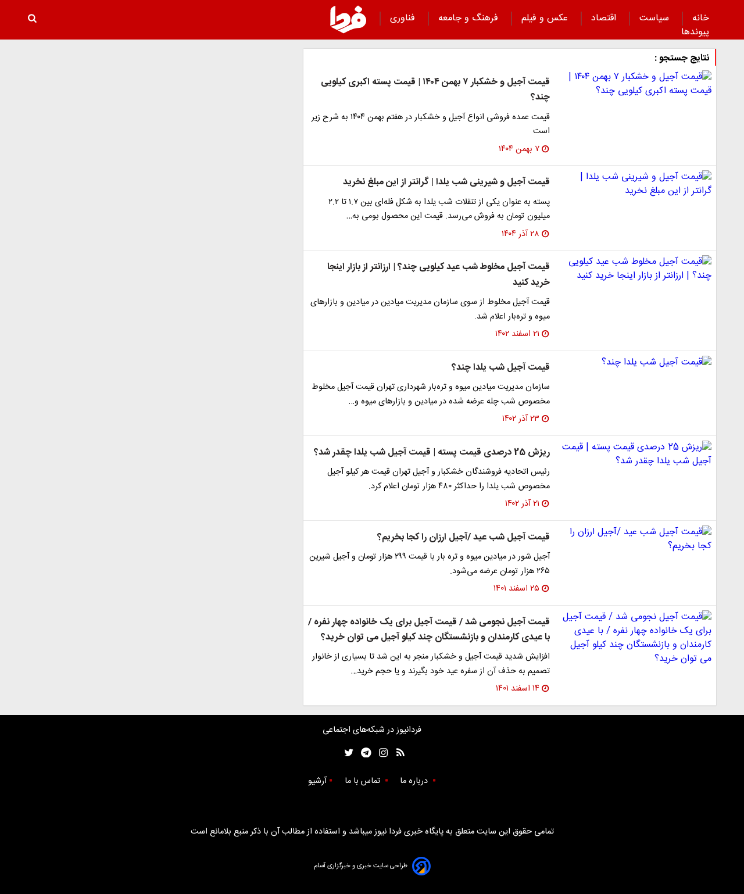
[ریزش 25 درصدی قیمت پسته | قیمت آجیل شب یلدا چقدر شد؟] (635, 455)
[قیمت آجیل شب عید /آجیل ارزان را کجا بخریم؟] (635, 539)
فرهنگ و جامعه (469, 18)
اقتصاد (605, 18)
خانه (700, 18)
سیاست (655, 18)
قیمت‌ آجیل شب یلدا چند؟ (501, 368)
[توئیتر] (346, 753)
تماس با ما (363, 781)
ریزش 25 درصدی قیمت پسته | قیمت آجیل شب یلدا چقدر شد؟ (432, 452)
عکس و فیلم (546, 18)
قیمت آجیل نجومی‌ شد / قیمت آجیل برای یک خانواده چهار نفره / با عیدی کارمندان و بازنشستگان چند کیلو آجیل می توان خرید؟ (429, 629)
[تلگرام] (362, 753)
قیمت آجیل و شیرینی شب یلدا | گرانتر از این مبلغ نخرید (446, 182)
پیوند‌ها (695, 32)
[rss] (397, 753)
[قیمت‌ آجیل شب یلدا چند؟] (635, 363)
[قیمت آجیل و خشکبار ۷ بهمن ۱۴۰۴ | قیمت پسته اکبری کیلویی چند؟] (635, 84)
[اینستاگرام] (380, 753)
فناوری (404, 18)
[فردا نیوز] (348, 19)
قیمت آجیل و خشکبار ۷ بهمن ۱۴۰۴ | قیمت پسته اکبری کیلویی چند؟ (435, 89)
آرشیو (317, 781)
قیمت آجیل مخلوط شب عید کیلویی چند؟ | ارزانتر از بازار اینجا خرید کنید (438, 274)
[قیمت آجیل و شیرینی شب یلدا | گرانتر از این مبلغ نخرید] (635, 184)
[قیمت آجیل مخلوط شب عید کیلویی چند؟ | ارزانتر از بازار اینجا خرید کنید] (635, 269)
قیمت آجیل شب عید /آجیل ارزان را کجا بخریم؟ (463, 537)
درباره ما (415, 781)
